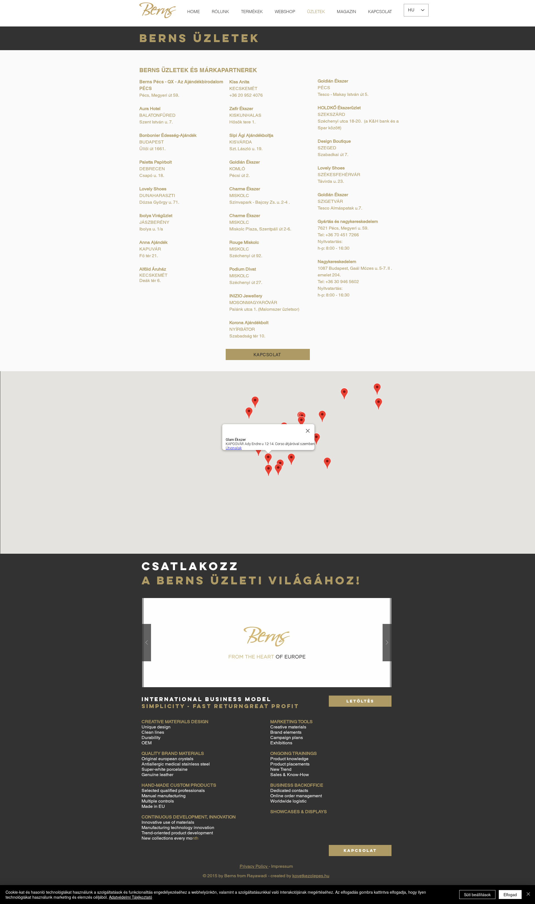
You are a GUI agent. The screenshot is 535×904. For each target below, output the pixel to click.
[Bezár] (528, 895)
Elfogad (510, 894)
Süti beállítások (477, 894)
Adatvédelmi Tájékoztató (130, 897)
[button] (266, 642)
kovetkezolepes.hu (310, 875)
